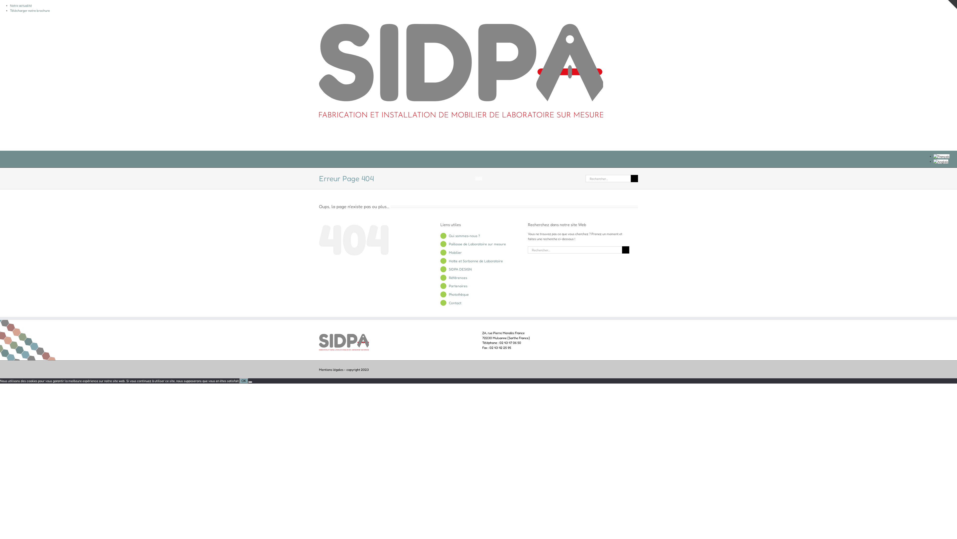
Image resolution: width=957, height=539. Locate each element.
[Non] (250, 382)
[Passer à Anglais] (941, 161)
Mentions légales (331, 370)
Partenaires (458, 286)
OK (243, 381)
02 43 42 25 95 (500, 348)
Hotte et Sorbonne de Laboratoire (476, 261)
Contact (455, 303)
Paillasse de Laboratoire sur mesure (477, 244)
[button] (630, 138)
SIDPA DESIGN (460, 269)
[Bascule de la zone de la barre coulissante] (952, 4)
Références (458, 277)
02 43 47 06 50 (510, 343)
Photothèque (459, 294)
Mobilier (455, 252)
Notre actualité (21, 5)
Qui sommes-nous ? (464, 236)
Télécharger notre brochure (30, 10)
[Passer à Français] (942, 156)
